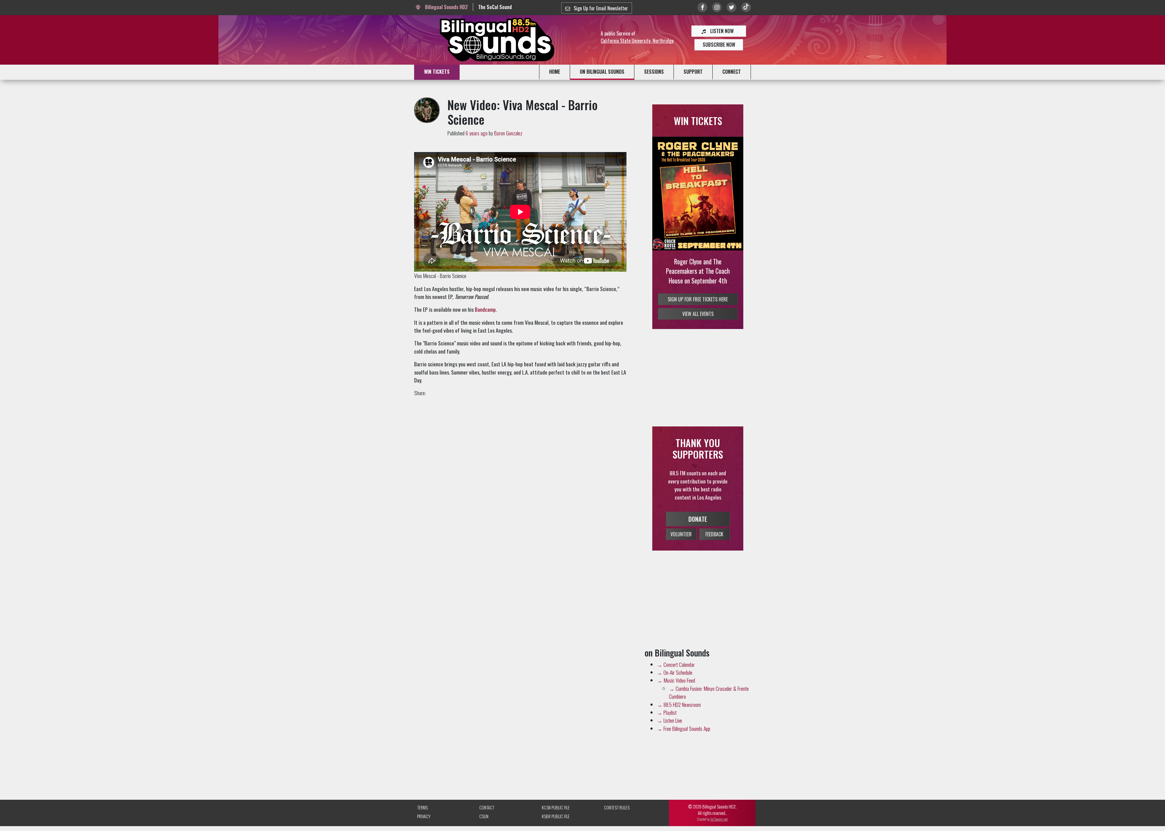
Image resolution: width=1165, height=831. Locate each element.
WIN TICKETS (437, 71)
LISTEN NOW (721, 31)
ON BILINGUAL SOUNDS (602, 71)
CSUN (483, 816)
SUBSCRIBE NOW (719, 44)
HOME (554, 71)
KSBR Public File (556, 816)
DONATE (697, 519)
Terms (422, 807)
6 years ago (477, 133)
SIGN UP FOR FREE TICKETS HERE (698, 299)
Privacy (424, 816)
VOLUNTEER (681, 534)
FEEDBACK (714, 534)
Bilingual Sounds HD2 (446, 7)
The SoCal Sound (495, 7)
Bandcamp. (486, 309)
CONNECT (731, 71)
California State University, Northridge (637, 40)
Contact (486, 807)
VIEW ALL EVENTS (698, 313)
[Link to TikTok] (746, 7)
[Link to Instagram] (717, 7)
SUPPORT (693, 71)
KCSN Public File (556, 807)
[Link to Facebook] (702, 7)
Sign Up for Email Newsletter (600, 8)
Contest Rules (617, 807)
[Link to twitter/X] (731, 7)
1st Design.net (719, 819)
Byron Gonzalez (508, 133)
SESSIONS (654, 71)
